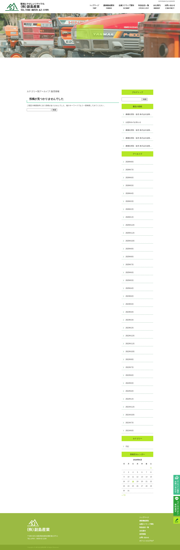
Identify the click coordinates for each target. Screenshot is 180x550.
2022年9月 (130, 359)
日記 (127, 446)
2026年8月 (130, 162)
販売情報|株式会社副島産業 (167, 1)
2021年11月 (130, 407)
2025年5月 (130, 280)
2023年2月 (130, 328)
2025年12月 (130, 225)
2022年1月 (130, 399)
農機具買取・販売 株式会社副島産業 (139, 114)
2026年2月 (130, 209)
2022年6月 (130, 375)
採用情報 (142, 534)
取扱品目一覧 (144, 6)
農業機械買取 (109, 6)
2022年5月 (130, 383)
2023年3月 (130, 320)
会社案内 (158, 6)
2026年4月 (130, 193)
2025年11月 (130, 233)
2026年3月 (130, 201)
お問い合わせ (172, 6)
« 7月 (124, 495)
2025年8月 (130, 257)
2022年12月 (130, 336)
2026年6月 (130, 178)
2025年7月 (130, 265)
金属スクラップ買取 (127, 6)
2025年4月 (130, 288)
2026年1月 (130, 217)
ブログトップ (137, 92)
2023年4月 (130, 312)
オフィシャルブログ (146, 541)
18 (133, 481)
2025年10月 (130, 241)
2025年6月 (130, 272)
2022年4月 (130, 391)
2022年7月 (130, 367)
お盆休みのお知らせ (133, 122)
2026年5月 (130, 185)
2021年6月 (130, 431)
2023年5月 (130, 304)
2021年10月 (130, 415)
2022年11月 (130, 344)
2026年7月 (130, 170)
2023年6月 (130, 296)
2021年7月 (130, 423)
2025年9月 (130, 249)
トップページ (93, 6)
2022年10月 (130, 351)
